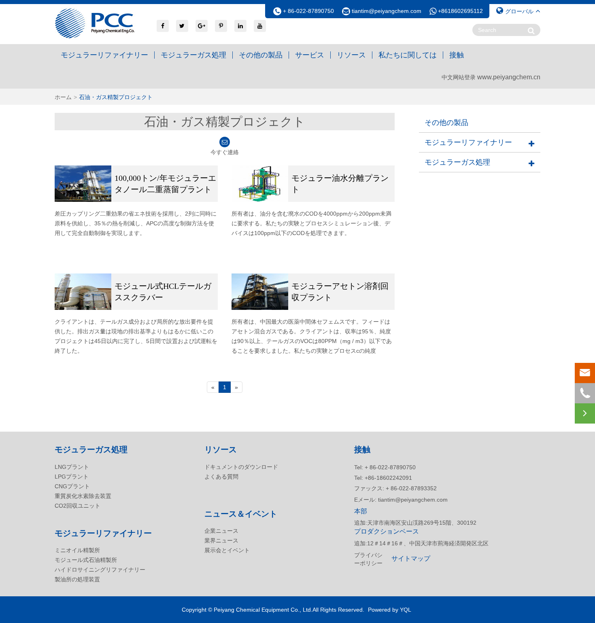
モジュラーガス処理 (193, 55)
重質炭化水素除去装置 (83, 496)
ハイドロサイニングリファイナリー (100, 569)
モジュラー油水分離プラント (340, 184)
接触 (456, 55)
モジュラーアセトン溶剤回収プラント (340, 292)
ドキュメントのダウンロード (241, 467)
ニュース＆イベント (240, 513)
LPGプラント (72, 476)
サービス (309, 55)
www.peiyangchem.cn (508, 77)
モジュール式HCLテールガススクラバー (163, 292)
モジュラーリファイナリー (104, 55)
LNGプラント (72, 467)
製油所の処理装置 (77, 579)
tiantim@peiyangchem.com (386, 11)
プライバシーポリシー (368, 559)
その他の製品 (261, 55)
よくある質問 (221, 476)
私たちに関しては (407, 55)
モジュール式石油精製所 (86, 560)
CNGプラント (72, 486)
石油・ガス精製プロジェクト (116, 97)
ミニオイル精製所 (77, 550)
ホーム (63, 97)
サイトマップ (410, 558)
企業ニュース (221, 531)
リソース (351, 55)
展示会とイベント (227, 550)
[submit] (531, 30)
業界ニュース (221, 540)
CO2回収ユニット (77, 505)
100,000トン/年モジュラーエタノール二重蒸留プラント (165, 184)
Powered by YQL (389, 609)
